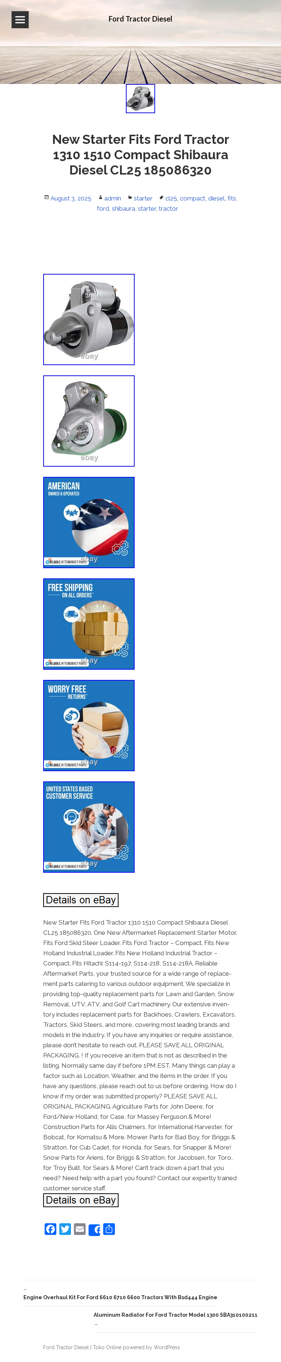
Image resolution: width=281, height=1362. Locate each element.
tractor (168, 208)
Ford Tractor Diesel (66, 1347)
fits (232, 198)
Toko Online (107, 1347)
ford (103, 208)
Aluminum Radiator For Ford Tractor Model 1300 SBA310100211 (176, 1319)
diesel (216, 198)
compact (192, 198)
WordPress (167, 1347)
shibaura (123, 208)
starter (143, 198)
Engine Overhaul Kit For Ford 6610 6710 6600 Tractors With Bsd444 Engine (120, 1293)
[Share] (94, 1230)
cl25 (171, 198)
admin (112, 198)
